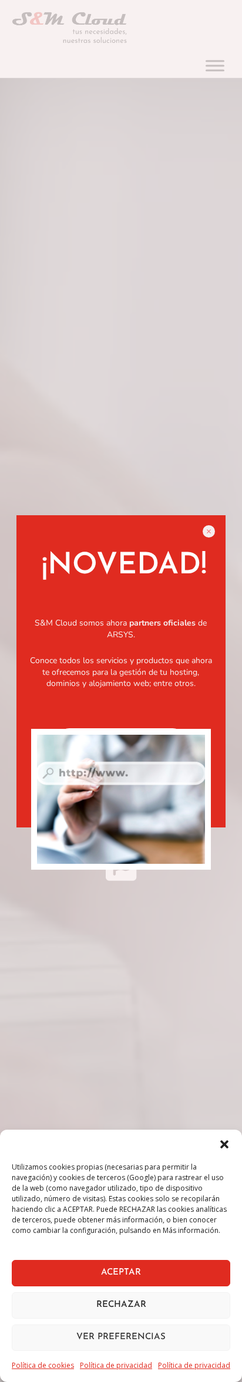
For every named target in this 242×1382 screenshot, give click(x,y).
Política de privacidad (116, 1365)
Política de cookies (43, 1365)
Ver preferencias (121, 1337)
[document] (121, 691)
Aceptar (121, 1272)
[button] (224, 1144)
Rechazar (121, 1304)
